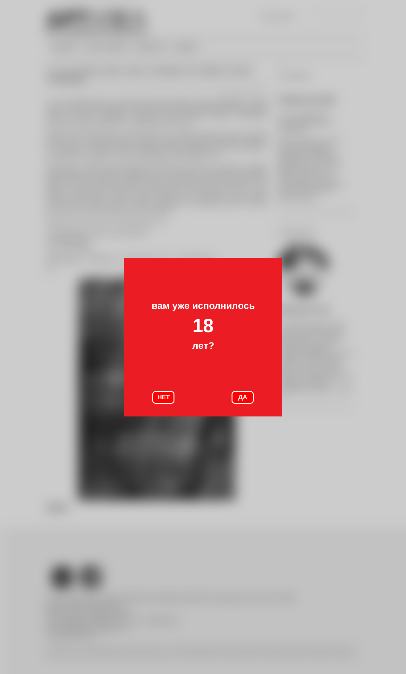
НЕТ (163, 397)
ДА (242, 397)
